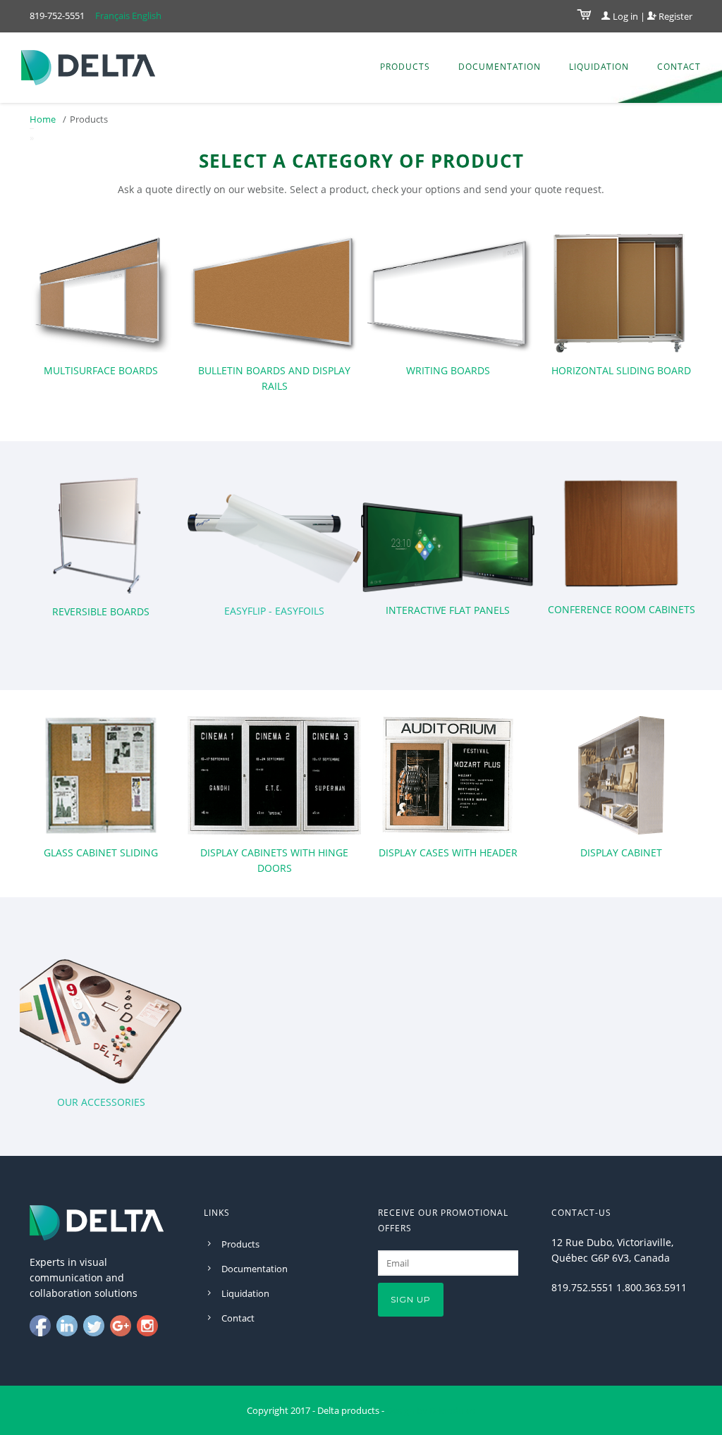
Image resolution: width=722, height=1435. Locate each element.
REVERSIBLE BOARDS (100, 611)
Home (43, 119)
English (146, 15)
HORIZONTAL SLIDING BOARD (621, 370)
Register (674, 16)
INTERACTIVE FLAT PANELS (448, 610)
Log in (624, 16)
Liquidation (599, 67)
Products (405, 67)
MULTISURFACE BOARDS (101, 370)
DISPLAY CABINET (621, 852)
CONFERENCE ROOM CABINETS (621, 609)
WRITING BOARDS (448, 370)
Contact (679, 67)
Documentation (499, 67)
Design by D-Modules (430, 1410)
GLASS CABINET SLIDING (101, 852)
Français (112, 15)
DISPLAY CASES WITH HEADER (448, 852)
